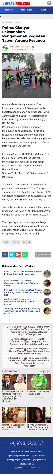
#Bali (6, 242)
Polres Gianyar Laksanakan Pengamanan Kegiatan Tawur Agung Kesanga (23, 33)
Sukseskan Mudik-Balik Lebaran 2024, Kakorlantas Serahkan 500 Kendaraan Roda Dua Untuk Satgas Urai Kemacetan (29, 362)
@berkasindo (17, 451)
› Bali (10, 22)
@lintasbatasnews (33, 451)
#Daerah (26, 242)
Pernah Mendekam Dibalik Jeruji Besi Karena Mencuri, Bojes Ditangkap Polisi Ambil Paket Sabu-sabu (29, 351)
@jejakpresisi (38, 455)
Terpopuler (26, 10)
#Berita (16, 242)
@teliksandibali (26, 464)
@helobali (26, 460)
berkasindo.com (33, 468)
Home (5, 22)
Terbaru (9, 10)
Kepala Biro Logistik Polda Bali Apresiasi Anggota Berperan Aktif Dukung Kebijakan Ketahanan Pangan (29, 341)
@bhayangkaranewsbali (19, 455)
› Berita (16, 22)
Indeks (44, 10)
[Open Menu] (49, 3)
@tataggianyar (13, 460)
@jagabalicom (39, 460)
